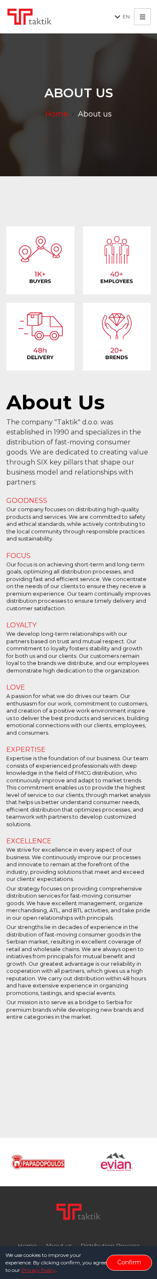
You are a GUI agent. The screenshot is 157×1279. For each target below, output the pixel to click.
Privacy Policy (38, 1270)
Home (56, 114)
